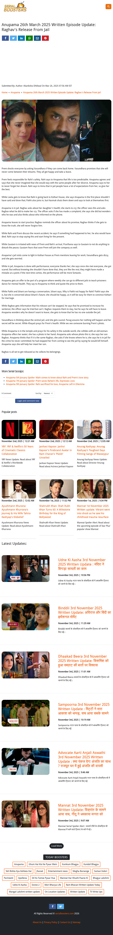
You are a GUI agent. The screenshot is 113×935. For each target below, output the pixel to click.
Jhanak (40, 871)
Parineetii (8, 878)
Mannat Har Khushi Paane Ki (74, 878)
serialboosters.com (64, 913)
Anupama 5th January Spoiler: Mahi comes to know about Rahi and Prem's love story (47, 377)
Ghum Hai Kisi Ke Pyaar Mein (43, 864)
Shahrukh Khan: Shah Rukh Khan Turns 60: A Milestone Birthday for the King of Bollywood (54, 511)
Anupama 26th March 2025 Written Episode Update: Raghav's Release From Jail (62, 92)
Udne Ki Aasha (20, 885)
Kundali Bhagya (91, 864)
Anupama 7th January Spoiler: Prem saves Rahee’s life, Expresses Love (40, 381)
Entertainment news (58, 871)
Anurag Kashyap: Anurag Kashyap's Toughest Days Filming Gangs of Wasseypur (93, 450)
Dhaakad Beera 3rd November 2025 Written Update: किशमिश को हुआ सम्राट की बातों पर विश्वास (83, 660)
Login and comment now (28, 401)
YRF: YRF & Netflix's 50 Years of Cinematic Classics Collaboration (17, 450)
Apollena (22, 878)
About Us (37, 922)
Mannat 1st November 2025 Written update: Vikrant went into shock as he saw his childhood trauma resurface (93, 511)
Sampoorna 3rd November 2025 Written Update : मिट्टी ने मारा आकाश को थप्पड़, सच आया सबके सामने (84, 708)
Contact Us (65, 922)
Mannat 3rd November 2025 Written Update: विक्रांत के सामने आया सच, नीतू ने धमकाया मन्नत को (82, 809)
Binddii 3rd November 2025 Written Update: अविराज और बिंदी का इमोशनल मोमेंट (84, 612)
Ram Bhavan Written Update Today (83, 885)
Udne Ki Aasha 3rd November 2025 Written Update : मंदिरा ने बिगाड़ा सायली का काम (82, 564)
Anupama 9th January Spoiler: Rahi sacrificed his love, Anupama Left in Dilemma (45, 384)
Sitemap (76, 922)
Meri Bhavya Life (53, 885)
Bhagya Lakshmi (101, 878)
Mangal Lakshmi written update (24, 891)
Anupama (15, 92)
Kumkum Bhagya (70, 864)
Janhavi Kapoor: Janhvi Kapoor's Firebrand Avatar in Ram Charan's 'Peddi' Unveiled (55, 452)
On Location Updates (55, 891)
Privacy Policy (50, 922)
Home (5, 92)
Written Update (77, 891)
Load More (56, 846)
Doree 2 (36, 885)
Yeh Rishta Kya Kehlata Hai (19, 871)
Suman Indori (100, 871)
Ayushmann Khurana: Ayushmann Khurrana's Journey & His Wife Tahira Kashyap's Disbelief (16, 511)
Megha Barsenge (81, 871)
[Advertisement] (56, 63)
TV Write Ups (96, 891)
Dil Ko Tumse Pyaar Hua (43, 878)
